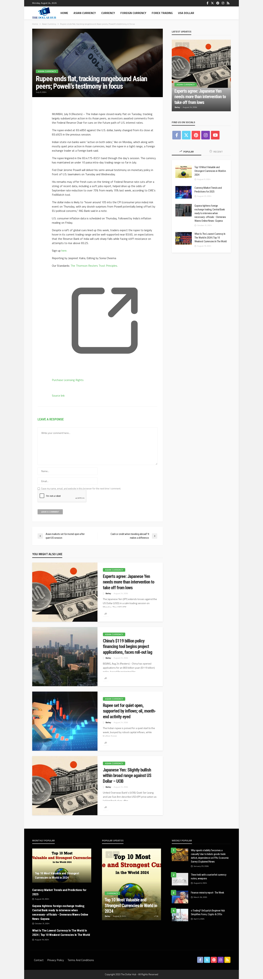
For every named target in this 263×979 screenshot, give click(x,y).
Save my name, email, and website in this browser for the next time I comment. (81, 488)
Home (64, 13)
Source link (58, 395)
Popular (188, 151)
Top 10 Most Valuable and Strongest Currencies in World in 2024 (210, 171)
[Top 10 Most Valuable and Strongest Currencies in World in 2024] (183, 171)
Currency (108, 13)
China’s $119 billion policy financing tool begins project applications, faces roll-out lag (127, 646)
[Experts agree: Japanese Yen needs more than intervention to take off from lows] (65, 592)
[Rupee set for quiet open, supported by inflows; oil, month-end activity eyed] (65, 721)
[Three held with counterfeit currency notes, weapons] (180, 879)
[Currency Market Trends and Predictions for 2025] (183, 192)
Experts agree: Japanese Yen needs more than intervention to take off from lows (128, 582)
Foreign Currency (133, 13)
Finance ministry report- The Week (207, 892)
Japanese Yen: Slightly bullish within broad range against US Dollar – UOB (127, 775)
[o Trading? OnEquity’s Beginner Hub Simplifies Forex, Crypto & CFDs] (180, 915)
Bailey (108, 593)
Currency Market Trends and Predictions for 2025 (208, 189)
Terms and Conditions (80, 960)
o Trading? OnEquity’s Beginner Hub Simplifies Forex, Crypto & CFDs (208, 912)
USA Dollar (186, 13)
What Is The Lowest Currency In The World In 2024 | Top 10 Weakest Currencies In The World (210, 237)
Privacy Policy (55, 960)
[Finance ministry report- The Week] (180, 897)
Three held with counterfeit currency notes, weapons (208, 876)
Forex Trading (162, 13)
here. (64, 250)
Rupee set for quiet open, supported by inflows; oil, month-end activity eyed (129, 711)
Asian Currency (85, 13)
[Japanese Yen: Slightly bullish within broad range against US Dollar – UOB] (65, 785)
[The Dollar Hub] (44, 13)
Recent (218, 151)
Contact (39, 960)
